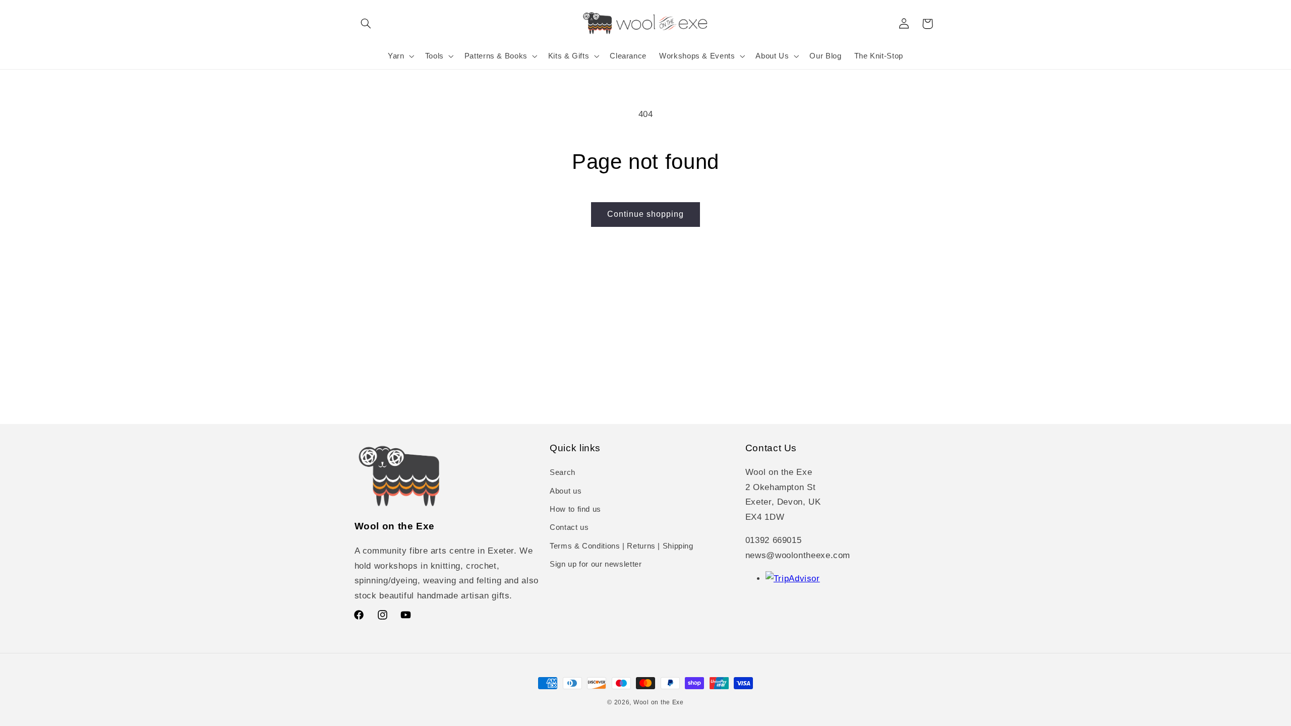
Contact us (569, 527)
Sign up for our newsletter (595, 564)
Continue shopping (645, 214)
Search (562, 472)
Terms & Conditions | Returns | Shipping (621, 546)
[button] (366, 23)
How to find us (575, 509)
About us (565, 491)
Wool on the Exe (658, 702)
